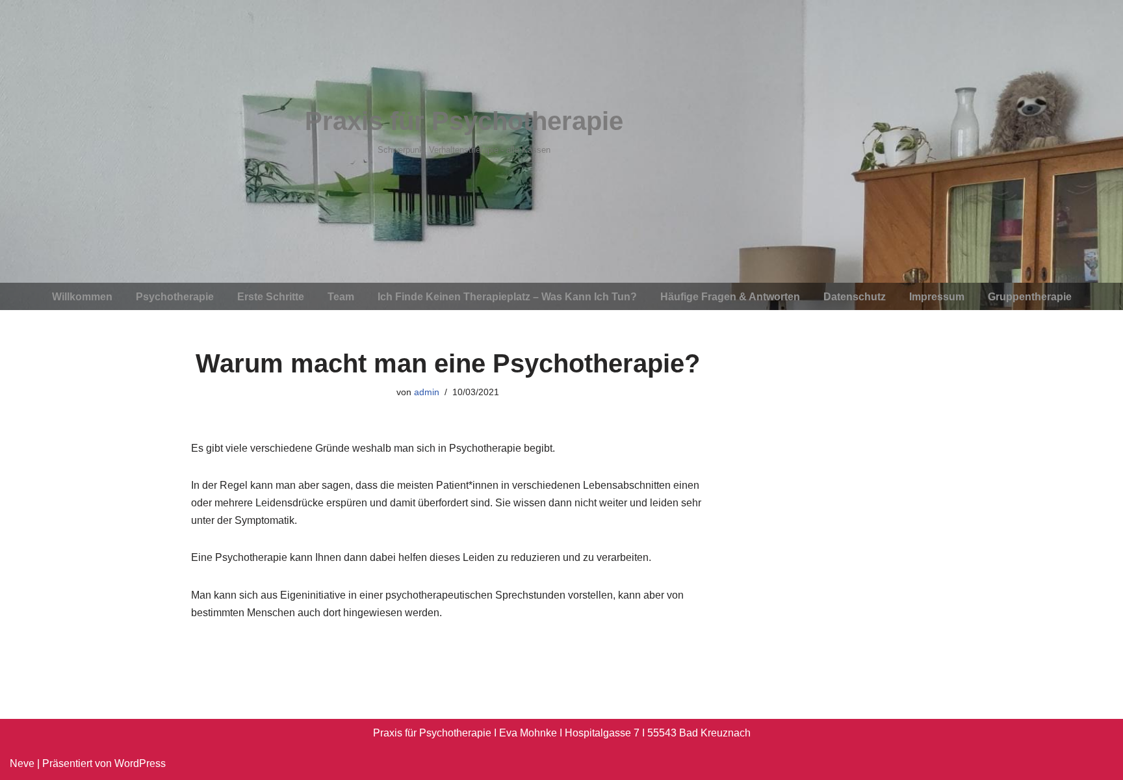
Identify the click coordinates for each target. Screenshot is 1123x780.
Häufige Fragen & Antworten (730, 296)
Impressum (936, 296)
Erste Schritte (270, 296)
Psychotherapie (175, 296)
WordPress (140, 763)
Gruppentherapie (1030, 296)
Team (341, 296)
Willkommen (82, 296)
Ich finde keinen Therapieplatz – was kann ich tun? (507, 296)
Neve (22, 763)
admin (426, 392)
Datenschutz (854, 296)
